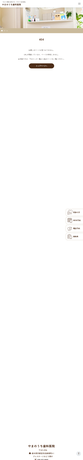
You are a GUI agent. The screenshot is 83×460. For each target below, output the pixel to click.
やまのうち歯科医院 (11, 4)
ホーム (6, 31)
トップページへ (41, 66)
